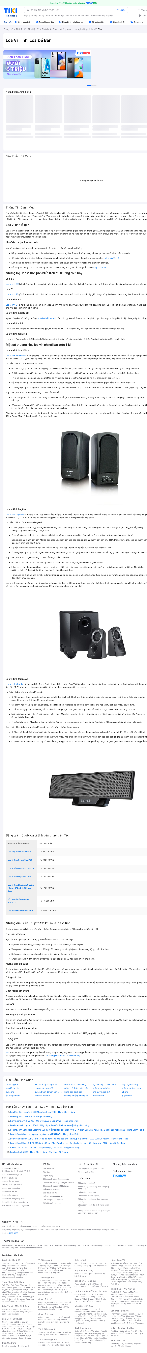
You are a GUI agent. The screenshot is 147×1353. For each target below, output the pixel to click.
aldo (94, 1245)
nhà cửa (70, 15)
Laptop (98, 1301)
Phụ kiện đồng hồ (87, 1286)
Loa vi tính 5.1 (12, 305)
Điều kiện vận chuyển (52, 1203)
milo (79, 1245)
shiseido (5, 1248)
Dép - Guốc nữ (56, 1302)
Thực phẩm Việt (23, 1287)
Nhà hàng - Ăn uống (124, 1318)
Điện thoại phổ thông (15, 1311)
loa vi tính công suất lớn (102, 15)
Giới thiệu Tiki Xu (50, 1193)
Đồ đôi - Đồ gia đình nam (57, 1287)
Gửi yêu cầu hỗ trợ (9, 1178)
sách (77, 15)
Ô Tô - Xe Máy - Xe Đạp (122, 1328)
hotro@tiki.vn (23, 1202)
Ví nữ (65, 1332)
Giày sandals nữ (52, 1305)
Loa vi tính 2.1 (12, 294)
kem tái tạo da (12, 1088)
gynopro (10, 1092)
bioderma (68, 1245)
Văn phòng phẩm (131, 1344)
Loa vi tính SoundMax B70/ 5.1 (21, 910)
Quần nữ (55, 1263)
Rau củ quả (11, 1287)
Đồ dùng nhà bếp (9, 1346)
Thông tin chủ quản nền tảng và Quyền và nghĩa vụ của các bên (94, 1212)
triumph (100, 1245)
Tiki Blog (47, 1172)
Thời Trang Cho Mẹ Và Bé (12, 1263)
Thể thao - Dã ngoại (122, 1268)
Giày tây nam (56, 1317)
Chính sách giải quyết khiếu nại (56, 1186)
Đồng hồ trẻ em (101, 1286)
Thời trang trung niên (51, 1272)
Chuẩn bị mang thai (15, 1277)
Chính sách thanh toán (87, 1192)
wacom (131, 1245)
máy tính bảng (73, 1055)
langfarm (14, 1248)
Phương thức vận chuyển (12, 1185)
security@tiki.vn (22, 1205)
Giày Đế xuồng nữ (54, 1309)
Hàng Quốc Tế (118, 1260)
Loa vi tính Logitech (15, 514)
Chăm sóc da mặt (9, 1322)
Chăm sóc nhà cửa (17, 1301)
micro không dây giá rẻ (46, 1084)
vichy (28, 1248)
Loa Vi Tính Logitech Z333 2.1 (21, 868)
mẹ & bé (50, 15)
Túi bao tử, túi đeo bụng (60, 1345)
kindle (116, 1245)
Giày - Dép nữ (45, 1299)
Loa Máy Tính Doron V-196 (19, 851)
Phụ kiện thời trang (84, 1270)
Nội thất (86, 1314)
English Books (125, 1346)
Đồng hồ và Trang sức (85, 1281)
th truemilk (31, 1245)
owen (46, 1245)
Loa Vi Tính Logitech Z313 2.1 (20, 876)
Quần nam (54, 1280)
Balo (76, 1263)
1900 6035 (13, 1233)
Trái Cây (5, 1285)
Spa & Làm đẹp (128, 1316)
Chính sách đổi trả (9, 1192)
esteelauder (20, 1245)
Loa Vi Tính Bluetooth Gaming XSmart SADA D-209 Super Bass (21, 888)
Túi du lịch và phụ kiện (89, 1263)
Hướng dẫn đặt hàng (10, 1181)
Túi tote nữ (53, 1334)
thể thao (85, 15)
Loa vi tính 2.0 (12, 284)
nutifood (108, 1245)
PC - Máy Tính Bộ (86, 1301)
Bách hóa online (123, 1275)
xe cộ (41, 15)
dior (11, 1245)
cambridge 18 (12, 1084)
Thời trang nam (46, 1277)
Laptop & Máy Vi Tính (130, 1277)
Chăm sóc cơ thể (15, 1326)
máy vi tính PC (100, 267)
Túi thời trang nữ (46, 1329)
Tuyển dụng (48, 1176)
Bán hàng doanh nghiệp (53, 1200)
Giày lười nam (43, 1317)
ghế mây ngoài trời (101, 1092)
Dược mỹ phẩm (25, 1338)
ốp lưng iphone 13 (14, 1096)
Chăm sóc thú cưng (83, 1331)
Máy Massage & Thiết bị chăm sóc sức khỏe (18, 1327)
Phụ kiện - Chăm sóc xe (120, 1331)
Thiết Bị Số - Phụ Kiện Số (123, 1289)
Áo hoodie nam (49, 1285)
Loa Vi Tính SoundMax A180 (20, 860)
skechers (87, 1245)
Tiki (7, 1052)
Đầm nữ (48, 1263)
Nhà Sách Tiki (118, 1340)
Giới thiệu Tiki (48, 1169)
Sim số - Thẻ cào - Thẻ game (131, 1323)
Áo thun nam (43, 1280)
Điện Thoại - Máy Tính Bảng (16, 1306)
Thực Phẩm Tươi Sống (13, 1282)
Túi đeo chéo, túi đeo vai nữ (49, 1332)
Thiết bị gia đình (24, 1346)
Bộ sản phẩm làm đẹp (17, 1337)
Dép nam (51, 1320)
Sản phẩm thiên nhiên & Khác (16, 1330)
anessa (139, 1245)
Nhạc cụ (93, 1321)
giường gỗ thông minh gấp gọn (77, 1088)
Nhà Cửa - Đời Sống (84, 1306)
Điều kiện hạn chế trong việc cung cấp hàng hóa (93, 1187)
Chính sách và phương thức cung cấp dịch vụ (93, 1200)
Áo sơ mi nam (54, 1283)
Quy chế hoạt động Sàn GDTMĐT (92, 1169)
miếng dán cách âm (73, 1092)
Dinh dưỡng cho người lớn (17, 1272)
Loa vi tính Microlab (15, 684)
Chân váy (56, 1268)
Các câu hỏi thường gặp (12, 1174)
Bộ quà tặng (86, 1343)
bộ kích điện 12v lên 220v (104, 1084)
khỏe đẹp (59, 15)
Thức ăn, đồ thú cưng (15, 1299)
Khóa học (132, 1314)
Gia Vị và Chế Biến (86, 1336)
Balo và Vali (80, 1260)
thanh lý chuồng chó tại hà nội (77, 1096)
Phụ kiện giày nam (50, 1322)
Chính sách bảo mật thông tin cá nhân (58, 1182)
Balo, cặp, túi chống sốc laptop (91, 1264)
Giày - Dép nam (46, 1314)
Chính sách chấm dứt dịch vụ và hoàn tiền (93, 1206)
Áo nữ (40, 1263)
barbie (39, 1245)
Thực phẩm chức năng (16, 1324)
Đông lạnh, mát (19, 1290)
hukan (22, 1248)
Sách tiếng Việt (117, 1344)
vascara (5, 1245)
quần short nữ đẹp (101, 1088)
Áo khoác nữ (58, 1266)
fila (33, 1248)
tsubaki (39, 1248)
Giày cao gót (43, 1302)
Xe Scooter (133, 1333)
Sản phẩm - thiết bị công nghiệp (127, 1278)
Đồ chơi (28, 1263)
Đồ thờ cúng (84, 1321)
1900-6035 (14, 1169)
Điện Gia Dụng (9, 1343)
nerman (123, 1245)
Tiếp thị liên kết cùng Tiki (53, 1196)
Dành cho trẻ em (14, 1297)
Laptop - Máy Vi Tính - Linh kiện (91, 1291)
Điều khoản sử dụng (51, 1189)
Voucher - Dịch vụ (119, 1310)
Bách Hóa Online (83, 1328)
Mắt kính (97, 1274)
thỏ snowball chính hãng (75, 1084)
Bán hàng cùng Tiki (86, 1172)
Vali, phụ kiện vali (100, 1266)
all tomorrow (98, 1096)
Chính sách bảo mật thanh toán (56, 1179)
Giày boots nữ (48, 1307)
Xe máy (118, 1333)
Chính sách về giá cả (86, 1183)
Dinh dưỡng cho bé (15, 1270)
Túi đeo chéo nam (52, 1343)
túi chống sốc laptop (55, 1055)
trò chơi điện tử (112, 258)
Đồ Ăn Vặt (84, 1338)
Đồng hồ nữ (89, 1284)
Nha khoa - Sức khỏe (126, 1321)
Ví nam (41, 1343)
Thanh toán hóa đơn (119, 1314)
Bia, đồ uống (11, 1294)
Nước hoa (12, 1336)
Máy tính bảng (13, 1314)
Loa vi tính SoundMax (16, 355)
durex (59, 1245)
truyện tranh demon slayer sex (48, 1092)
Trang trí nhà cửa (81, 1309)
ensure (53, 1245)
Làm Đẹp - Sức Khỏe (12, 1319)
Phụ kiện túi (64, 1334)
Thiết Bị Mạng (88, 1299)
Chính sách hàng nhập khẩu (13, 1198)
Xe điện (135, 1331)
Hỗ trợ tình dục (23, 1336)
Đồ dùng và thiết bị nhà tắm (91, 1316)
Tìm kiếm (121, 10)
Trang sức (79, 1284)
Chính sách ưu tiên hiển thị (88, 1196)
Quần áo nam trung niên (53, 1292)
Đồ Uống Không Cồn (89, 1340)
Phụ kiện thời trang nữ (83, 1274)
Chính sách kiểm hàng (11, 1188)
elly (74, 1245)
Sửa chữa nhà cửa (86, 1311)
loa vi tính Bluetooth (47, 318)
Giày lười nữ (60, 1307)
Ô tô (125, 1333)
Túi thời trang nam (47, 1339)
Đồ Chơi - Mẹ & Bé (11, 1260)
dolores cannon (42, 1096)
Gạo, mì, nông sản (15, 1292)
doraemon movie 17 (44, 1088)
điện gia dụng (30, 15)
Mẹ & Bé (126, 1272)
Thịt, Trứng (15, 1285)
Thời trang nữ (45, 1260)
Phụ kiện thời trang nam (90, 1275)
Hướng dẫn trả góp (10, 1195)
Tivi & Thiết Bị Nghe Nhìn (125, 1280)
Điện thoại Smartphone (11, 1309)
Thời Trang (132, 1263)
